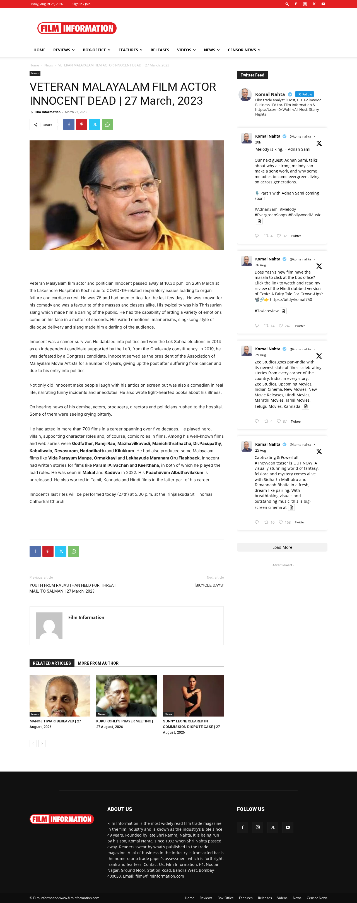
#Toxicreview (267, 310)
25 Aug (260, 355)
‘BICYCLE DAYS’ (209, 585)
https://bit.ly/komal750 (291, 299)
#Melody (288, 209)
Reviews (61, 49)
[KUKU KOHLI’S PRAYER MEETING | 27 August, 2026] (126, 696)
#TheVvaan (265, 463)
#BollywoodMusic (304, 214)
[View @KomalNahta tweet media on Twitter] (259, 221)
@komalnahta (300, 136)
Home (39, 49)
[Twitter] (314, 4)
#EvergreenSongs (271, 214)
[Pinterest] (81, 124)
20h (258, 142)
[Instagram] (305, 4)
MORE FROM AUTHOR (98, 663)
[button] (287, 4)
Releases (160, 49)
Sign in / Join (82, 4)
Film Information (48, 112)
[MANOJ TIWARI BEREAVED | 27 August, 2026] (60, 696)
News (209, 49)
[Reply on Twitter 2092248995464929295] (258, 522)
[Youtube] (323, 4)
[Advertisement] (225, 28)
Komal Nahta (267, 136)
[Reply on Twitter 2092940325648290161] (258, 236)
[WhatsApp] (107, 124)
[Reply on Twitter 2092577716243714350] (258, 325)
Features (128, 49)
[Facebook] (295, 4)
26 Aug (260, 265)
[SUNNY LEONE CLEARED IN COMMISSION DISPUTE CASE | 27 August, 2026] (193, 696)
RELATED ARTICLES (52, 663)
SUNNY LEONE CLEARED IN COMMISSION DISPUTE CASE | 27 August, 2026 (191, 726)
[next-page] (41, 743)
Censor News (242, 49)
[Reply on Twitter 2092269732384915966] (258, 421)
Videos (184, 49)
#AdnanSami (267, 209)
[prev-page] (33, 743)
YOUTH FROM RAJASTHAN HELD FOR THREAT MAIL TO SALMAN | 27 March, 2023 (73, 588)
